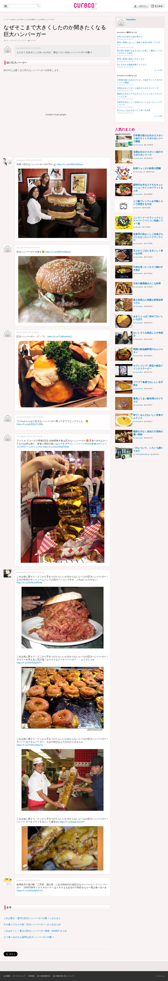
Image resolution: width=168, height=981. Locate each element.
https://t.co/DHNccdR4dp (29, 582)
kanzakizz (131, 19)
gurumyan (20, 880)
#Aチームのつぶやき (31, 446)
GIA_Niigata (21, 436)
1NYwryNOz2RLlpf (142, 454)
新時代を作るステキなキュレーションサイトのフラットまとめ (148, 187)
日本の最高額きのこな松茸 (147, 283)
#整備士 (94, 443)
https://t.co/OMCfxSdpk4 (58, 251)
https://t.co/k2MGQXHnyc (70, 164)
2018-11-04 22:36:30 (30, 332)
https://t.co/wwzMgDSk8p (56, 446)
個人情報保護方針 (43, 976)
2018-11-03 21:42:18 (34, 160)
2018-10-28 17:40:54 (35, 417)
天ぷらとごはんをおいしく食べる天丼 (133, 110)
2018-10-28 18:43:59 (34, 436)
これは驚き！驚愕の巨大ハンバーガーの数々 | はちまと (32, 918)
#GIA (87, 443)
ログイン (143, 6)
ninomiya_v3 (140, 172)
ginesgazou (21, 160)
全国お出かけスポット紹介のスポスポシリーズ (137, 88)
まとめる (159, 6)
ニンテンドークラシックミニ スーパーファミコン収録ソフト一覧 (148, 220)
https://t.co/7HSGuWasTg (30, 745)
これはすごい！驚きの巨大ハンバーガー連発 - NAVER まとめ (35, 931)
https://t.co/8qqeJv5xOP (72, 821)
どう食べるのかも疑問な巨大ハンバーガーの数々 (29, 937)
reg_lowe (20, 247)
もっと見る (158, 70)
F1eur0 (19, 332)
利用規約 (31, 976)
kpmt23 (138, 208)
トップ (6, 19)
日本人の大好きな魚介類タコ (130, 37)
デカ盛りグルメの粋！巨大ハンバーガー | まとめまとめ (32, 924)
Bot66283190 (22, 572)
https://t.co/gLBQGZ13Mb (30, 424)
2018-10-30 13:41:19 (36, 572)
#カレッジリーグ (76, 443)
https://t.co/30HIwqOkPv (29, 662)
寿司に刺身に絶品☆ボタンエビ (131, 59)
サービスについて (19, 976)
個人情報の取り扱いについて (63, 976)
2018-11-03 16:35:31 (32, 247)
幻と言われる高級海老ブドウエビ (132, 64)
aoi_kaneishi (21, 417)
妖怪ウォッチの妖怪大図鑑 (147, 168)
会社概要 (7, 976)
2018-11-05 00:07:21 (33, 880)
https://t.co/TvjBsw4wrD (59, 336)
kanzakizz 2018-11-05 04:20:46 (29, 48)
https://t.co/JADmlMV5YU (30, 890)
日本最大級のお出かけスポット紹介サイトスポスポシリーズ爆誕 (148, 138)
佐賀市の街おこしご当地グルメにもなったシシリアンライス (148, 237)
